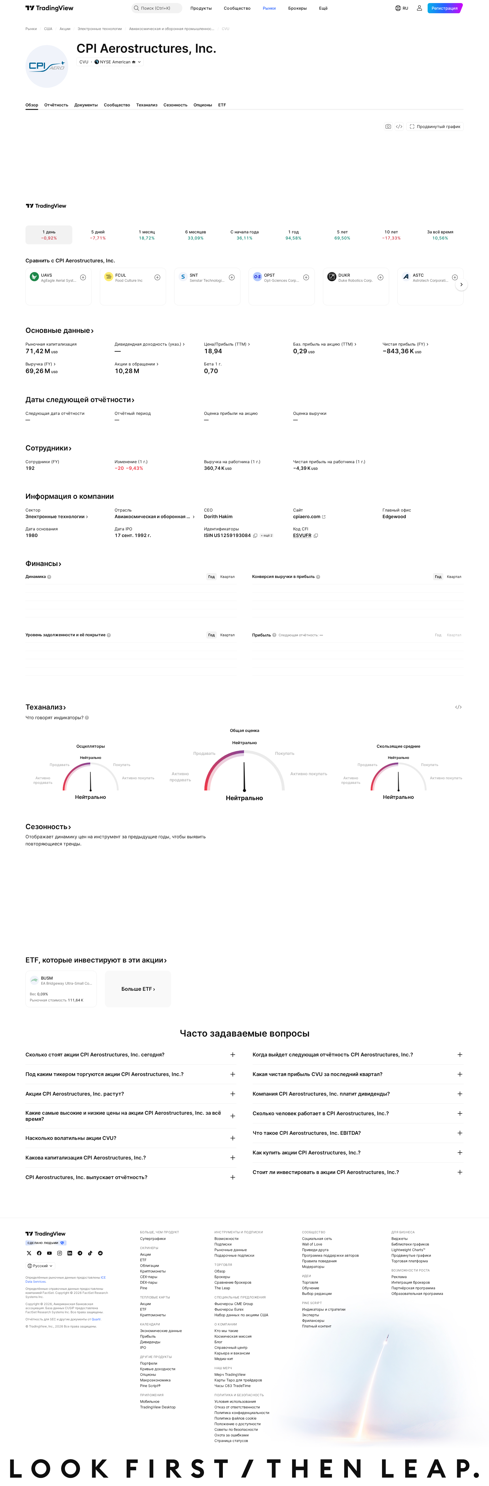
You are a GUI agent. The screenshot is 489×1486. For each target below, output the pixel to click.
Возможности (226, 1238)
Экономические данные (161, 1330)
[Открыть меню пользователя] (419, 8)
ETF (143, 1260)
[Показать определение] (80, 344)
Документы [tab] (86, 104)
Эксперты (310, 1315)
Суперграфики (153, 1238)
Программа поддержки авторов (330, 1255)
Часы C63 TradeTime (232, 1385)
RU (405, 8)
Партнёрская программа (413, 1288)
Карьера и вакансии (232, 1353)
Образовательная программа (417, 1293)
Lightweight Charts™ (408, 1250)
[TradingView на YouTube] (49, 1253)
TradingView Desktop (158, 1407)
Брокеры (297, 8)
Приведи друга (315, 1250)
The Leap (222, 1288)
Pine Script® (150, 1385)
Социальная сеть (317, 1238)
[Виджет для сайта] (399, 126)
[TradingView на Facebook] (39, 1253)
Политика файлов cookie (235, 1418)
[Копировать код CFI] (316, 535)
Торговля (310, 1282)
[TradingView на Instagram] (59, 1253)
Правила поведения (319, 1261)
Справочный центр (231, 1347)
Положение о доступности (237, 1424)
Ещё (323, 8)
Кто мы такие (226, 1330)
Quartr (96, 1319)
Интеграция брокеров (410, 1282)
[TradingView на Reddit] (100, 1253)
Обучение (310, 1288)
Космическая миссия (233, 1336)
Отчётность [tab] (56, 104)
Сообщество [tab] (117, 104)
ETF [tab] (222, 104)
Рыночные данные (230, 1250)
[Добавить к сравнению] (83, 277)
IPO (143, 1347)
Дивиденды (150, 1342)
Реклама (399, 1277)
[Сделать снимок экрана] (388, 126)
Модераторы (313, 1266)
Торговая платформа (409, 1261)
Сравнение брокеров (232, 1282)
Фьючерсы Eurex (229, 1309)
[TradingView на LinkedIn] (69, 1253)
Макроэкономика (155, 1380)
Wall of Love (312, 1244)
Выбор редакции (317, 1293)
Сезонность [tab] (175, 104)
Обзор (219, 1271)
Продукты (201, 8)
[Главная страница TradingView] (49, 8)
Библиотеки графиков (410, 1244)
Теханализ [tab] (146, 104)
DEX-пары (148, 1282)
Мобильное (149, 1401)
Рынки (269, 8)
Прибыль (148, 1336)
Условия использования (235, 1401)
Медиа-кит (223, 1358)
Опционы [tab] (203, 104)
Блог (218, 1342)
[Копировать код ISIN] (255, 535)
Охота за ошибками (231, 1435)
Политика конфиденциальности (241, 1412)
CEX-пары (148, 1277)
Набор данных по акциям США (241, 1315)
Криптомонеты (153, 1271)
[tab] (211, 576)
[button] (215, 8)
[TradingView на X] (29, 1253)
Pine (143, 1288)
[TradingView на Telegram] (80, 1253)
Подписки (223, 1244)
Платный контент (316, 1326)
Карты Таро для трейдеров (238, 1380)
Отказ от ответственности (237, 1407)
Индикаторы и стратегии (323, 1309)
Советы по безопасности (236, 1429)
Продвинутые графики (411, 1255)
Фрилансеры (313, 1320)
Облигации (149, 1265)
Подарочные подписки (234, 1255)
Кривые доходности (157, 1369)
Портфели (148, 1363)
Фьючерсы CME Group (233, 1303)
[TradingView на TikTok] (90, 1253)
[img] (133, 62)
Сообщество (237, 8)
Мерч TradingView (230, 1374)
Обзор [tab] (31, 104)
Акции (145, 1254)
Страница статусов (231, 1440)
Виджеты (399, 1238)
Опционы (148, 1374)
